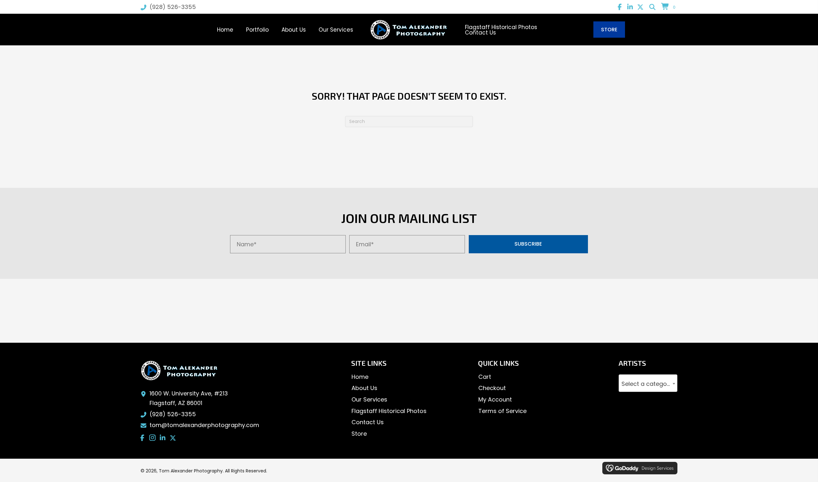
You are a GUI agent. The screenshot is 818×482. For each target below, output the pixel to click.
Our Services (369, 399)
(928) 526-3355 (173, 7)
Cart (484, 377)
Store (359, 434)
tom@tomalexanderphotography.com (204, 425)
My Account (495, 399)
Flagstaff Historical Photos (389, 411)
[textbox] (648, 384)
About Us (364, 388)
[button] (620, 7)
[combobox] (648, 383)
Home (359, 377)
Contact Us (367, 422)
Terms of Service (502, 411)
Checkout (492, 388)
